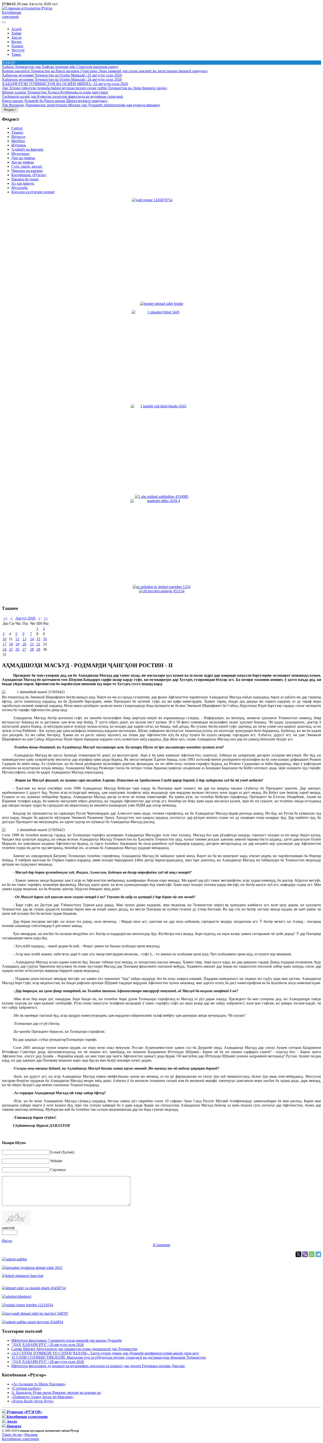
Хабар (16, 33)
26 (17, 649)
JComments (161, 1245)
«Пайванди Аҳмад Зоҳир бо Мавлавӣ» (42, 1397)
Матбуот (18, 141)
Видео (16, 42)
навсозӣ (8, 1228)
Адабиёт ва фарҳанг (27, 149)
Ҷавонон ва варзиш (27, 171)
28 (32, 649)
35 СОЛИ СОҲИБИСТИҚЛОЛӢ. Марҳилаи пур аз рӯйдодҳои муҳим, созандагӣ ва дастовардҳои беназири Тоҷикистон (108, 1357)
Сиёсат (17, 128)
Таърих (17, 132)
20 (24, 644)
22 (38, 644)
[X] (298, 1254)
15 (38, 639)
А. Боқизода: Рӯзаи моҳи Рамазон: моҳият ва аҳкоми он (56, 1393)
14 (32, 639)
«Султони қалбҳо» (26, 1388)
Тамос (16, 54)
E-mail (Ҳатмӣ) (62, 1152)
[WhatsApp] (311, 1254)
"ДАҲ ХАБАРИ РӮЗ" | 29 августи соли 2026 (47, 1345)
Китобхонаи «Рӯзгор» (28, 175)
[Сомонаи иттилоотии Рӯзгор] (27, 8)
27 (24, 649)
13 (24, 639)
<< (5, 618)
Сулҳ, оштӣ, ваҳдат (26, 166)
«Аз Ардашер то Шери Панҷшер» (38, 1384)
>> (46, 618)
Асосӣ (16, 29)
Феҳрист (10, 109)
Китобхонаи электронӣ (11, 14)
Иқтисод (18, 137)
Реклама (31, 1435)
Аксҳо (16, 37)
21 (32, 644)
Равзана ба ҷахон (25, 179)
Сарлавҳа (57, 1170)
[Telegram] (318, 1254)
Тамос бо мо (12, 1435)
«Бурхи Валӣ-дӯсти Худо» (32, 1401)
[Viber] (305, 1254)
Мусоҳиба (19, 188)
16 (45, 639)
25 (11, 649)
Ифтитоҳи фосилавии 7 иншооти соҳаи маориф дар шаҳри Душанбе (66, 1340)
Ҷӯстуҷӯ (18, 50)
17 (4, 644)
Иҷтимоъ (18, 145)
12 (17, 639)
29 (38, 649)
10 (4, 639)
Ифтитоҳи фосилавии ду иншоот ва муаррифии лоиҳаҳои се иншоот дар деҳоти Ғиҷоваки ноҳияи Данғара (98, 1366)
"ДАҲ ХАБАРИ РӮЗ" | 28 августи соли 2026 (47, 1362)
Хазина (17, 46)
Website (56, 1161)
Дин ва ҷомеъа (23, 158)
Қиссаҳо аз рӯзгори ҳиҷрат (33, 192)
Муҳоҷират (20, 154)
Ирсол (7, 1241)
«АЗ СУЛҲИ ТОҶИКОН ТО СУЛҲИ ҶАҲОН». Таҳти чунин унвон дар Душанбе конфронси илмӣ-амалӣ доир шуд (105, 1353)
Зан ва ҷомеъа (22, 162)
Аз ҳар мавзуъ (22, 183)
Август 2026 (25, 618)
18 (11, 644)
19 (17, 644)
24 (4, 649)
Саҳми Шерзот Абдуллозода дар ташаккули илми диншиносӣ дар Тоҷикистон (74, 1349)
